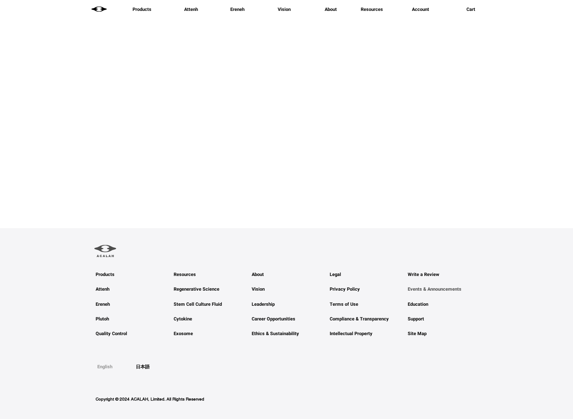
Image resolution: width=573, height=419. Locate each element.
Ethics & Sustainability (275, 333)
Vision (258, 289)
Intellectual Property (351, 333)
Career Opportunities (273, 319)
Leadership (263, 304)
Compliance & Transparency (359, 319)
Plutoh (102, 319)
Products (105, 274)
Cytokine (183, 319)
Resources (185, 274)
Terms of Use (344, 304)
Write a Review (423, 274)
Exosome (183, 333)
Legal (335, 274)
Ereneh (103, 304)
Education (418, 304)
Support (416, 319)
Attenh (102, 289)
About (258, 274)
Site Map (417, 333)
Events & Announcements (434, 289)
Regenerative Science (196, 289)
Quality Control (111, 333)
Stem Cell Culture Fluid (198, 304)
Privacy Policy (345, 289)
